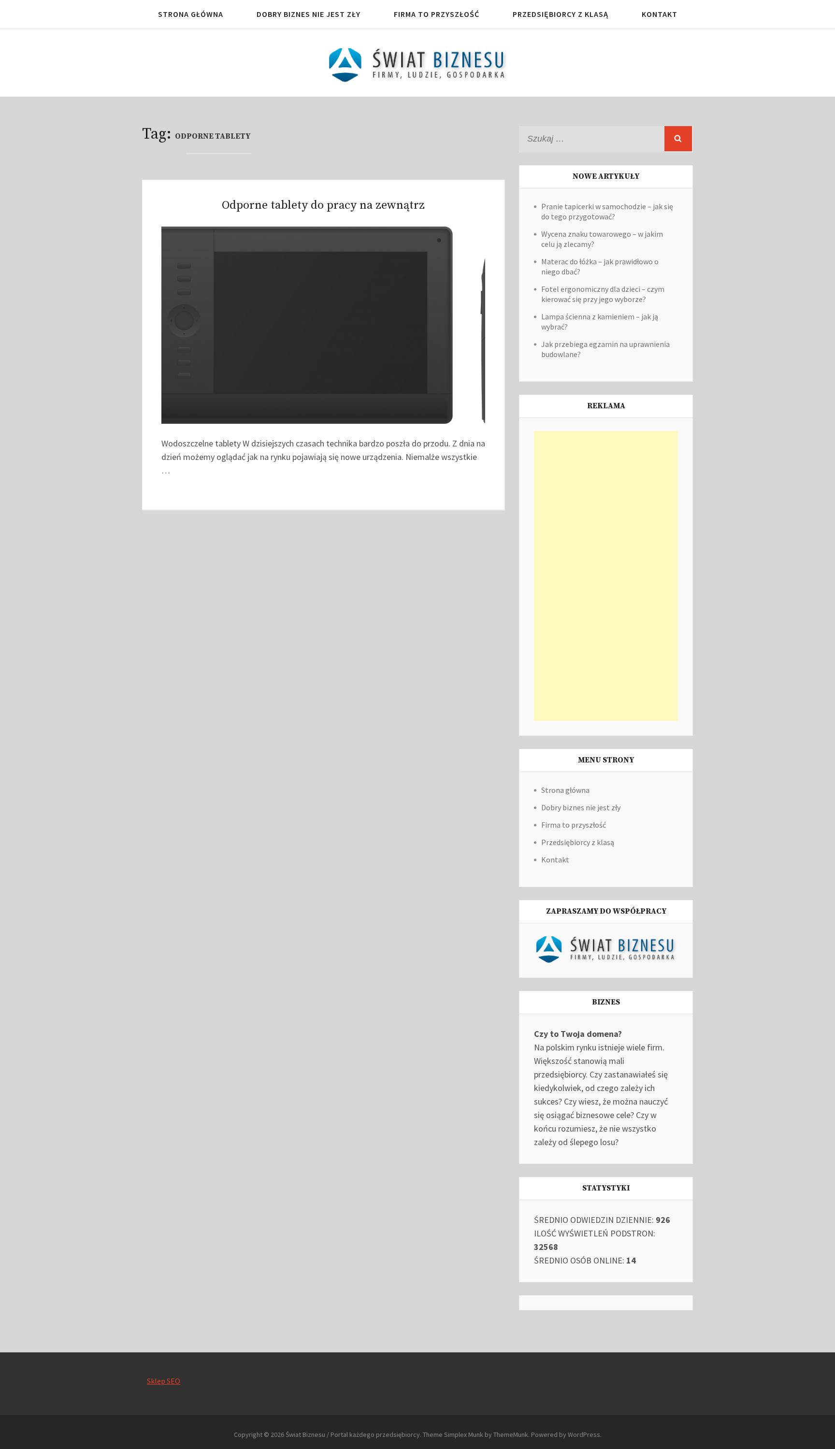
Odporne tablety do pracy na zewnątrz (323, 205)
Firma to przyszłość (436, 14)
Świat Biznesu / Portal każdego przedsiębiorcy (353, 1434)
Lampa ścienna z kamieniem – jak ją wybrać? (599, 321)
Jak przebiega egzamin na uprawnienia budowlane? (605, 349)
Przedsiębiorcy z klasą (560, 14)
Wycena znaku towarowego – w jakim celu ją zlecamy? (602, 239)
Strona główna (190, 14)
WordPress (584, 1434)
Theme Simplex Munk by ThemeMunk (475, 1434)
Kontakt (659, 14)
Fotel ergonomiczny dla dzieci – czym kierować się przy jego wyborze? (602, 294)
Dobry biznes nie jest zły (308, 14)
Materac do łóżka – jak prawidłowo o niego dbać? (600, 266)
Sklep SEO (163, 1381)
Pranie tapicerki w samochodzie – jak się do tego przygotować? (607, 211)
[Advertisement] (606, 576)
